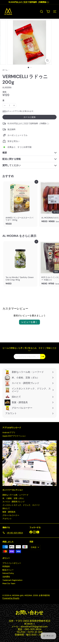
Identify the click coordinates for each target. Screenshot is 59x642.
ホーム (5, 70)
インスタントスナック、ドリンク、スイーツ (21, 505)
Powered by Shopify (10, 598)
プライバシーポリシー (11, 563)
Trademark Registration (12, 580)
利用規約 (6, 566)
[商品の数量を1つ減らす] (4, 105)
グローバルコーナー (10, 515)
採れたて (6, 508)
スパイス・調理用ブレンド (13, 501)
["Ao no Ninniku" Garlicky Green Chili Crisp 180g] (20, 264)
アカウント (7, 518)
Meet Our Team (8, 583)
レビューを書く (29, 322)
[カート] (48, 11)
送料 (4, 111)
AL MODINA (10, 236)
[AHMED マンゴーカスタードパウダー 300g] (20, 204)
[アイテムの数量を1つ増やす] (14, 105)
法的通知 (6, 576)
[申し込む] (42, 356)
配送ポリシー (8, 570)
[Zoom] (47, 60)
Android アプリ (8, 432)
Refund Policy (8, 573)
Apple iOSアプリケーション (14, 436)
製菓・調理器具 (8, 512)
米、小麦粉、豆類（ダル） (13, 498)
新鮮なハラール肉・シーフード (15, 495)
